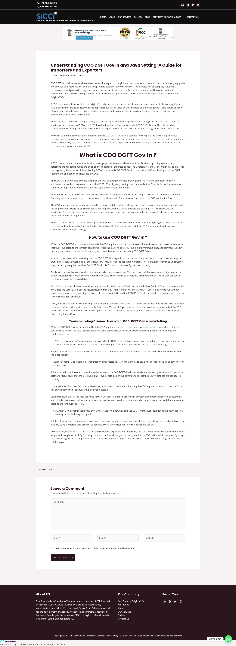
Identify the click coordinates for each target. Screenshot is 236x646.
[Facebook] (188, 5)
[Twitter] (193, 5)
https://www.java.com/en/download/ (85, 275)
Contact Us (123, 618)
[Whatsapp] (228, 639)
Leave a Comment (60, 75)
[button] (182, 17)
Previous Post (44, 469)
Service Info (77, 75)
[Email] (182, 5)
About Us (123, 608)
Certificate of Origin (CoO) (131, 601)
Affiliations (123, 604)
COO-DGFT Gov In (146, 125)
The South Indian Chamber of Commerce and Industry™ (65, 20)
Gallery (121, 615)
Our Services (124, 611)
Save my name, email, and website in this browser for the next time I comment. (94, 548)
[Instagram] (198, 5)
